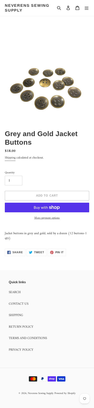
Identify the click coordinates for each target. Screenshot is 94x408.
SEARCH (15, 292)
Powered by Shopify (65, 393)
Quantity (10, 173)
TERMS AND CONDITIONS (28, 338)
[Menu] (86, 8)
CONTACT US (18, 304)
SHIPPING (16, 315)
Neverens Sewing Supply (27, 7)
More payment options (47, 218)
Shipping (10, 157)
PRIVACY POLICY (21, 350)
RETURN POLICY (21, 327)
